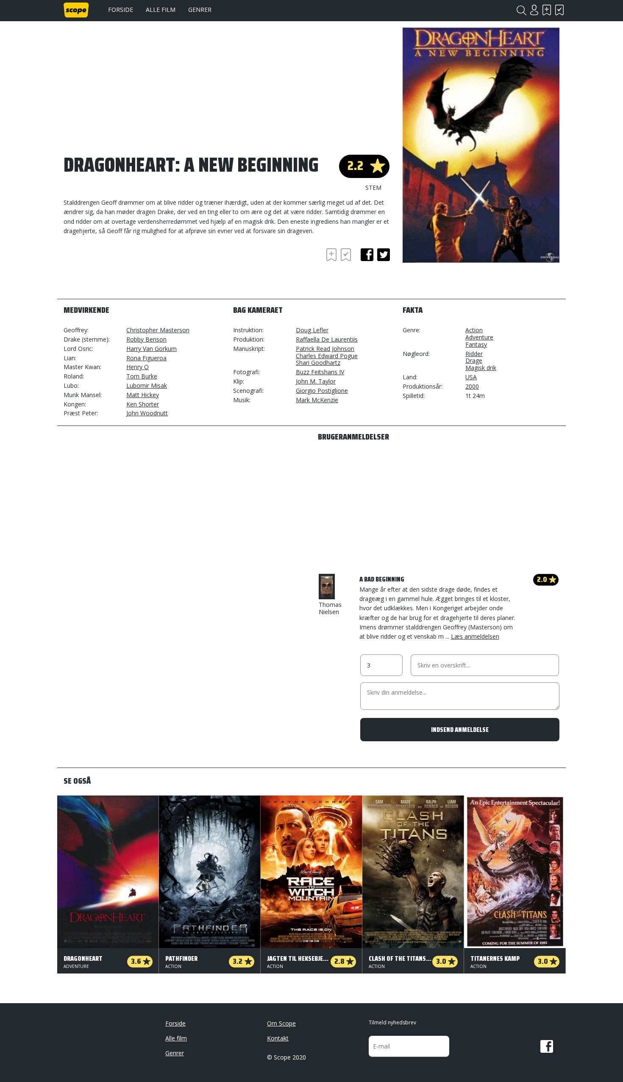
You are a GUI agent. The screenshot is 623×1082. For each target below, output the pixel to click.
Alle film (160, 10)
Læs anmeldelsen (475, 636)
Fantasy (476, 344)
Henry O (137, 367)
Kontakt (278, 1038)
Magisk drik (480, 368)
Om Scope (281, 1023)
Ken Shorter (142, 404)
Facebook (546, 1046)
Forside (120, 10)
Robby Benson (146, 339)
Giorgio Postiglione (322, 391)
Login (534, 10)
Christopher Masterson (157, 330)
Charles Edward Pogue (327, 356)
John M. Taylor (316, 381)
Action (474, 330)
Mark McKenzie (317, 400)
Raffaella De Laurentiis (327, 339)
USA (471, 377)
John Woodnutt (147, 413)
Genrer (199, 10)
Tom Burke (141, 376)
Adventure (479, 337)
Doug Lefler (312, 330)
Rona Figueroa (146, 358)
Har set (559, 10)
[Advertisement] (131, 269)
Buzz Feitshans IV (320, 372)
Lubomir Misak (146, 385)
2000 (472, 386)
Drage (473, 360)
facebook (367, 254)
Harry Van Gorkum (151, 349)
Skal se (546, 10)
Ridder (474, 354)
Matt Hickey (142, 395)
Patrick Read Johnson (325, 349)
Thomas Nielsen (330, 608)
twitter (383, 254)
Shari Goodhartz (318, 363)
